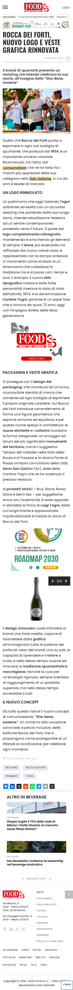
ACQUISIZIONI (10, 950)
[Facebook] (5, 929)
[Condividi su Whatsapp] (32, 786)
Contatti (41, 910)
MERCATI (41, 957)
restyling (11, 767)
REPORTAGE (9, 965)
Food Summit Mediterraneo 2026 (36, 16)
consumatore (14, 167)
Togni (29, 776)
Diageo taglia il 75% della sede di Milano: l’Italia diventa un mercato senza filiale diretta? (32, 825)
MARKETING (25, 957)
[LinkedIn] (11, 929)
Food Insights (44, 898)
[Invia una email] (45, 786)
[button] (5, 7)
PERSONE (54, 957)
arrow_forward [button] (65, 581)
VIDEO (43, 965)
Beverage (13, 817)
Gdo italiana (40, 178)
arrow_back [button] (53, 581)
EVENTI (25, 950)
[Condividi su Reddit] (25, 786)
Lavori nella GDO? (46, 904)
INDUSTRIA (51, 950)
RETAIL (23, 965)
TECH (34, 965)
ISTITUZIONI (9, 957)
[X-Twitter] (17, 929)
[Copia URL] (52, 786)
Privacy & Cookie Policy (50, 941)
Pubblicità (42, 922)
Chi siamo (42, 916)
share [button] (68, 58)
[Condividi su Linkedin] (12, 786)
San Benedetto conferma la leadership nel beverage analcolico (35, 863)
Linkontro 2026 (64, 16)
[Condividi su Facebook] (5, 786)
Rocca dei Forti (35, 767)
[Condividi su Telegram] (38, 786)
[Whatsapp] (24, 929)
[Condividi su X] (19, 786)
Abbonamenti (44, 929)
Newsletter (42, 935)
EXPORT (37, 950)
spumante (12, 776)
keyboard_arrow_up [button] (69, 894)
